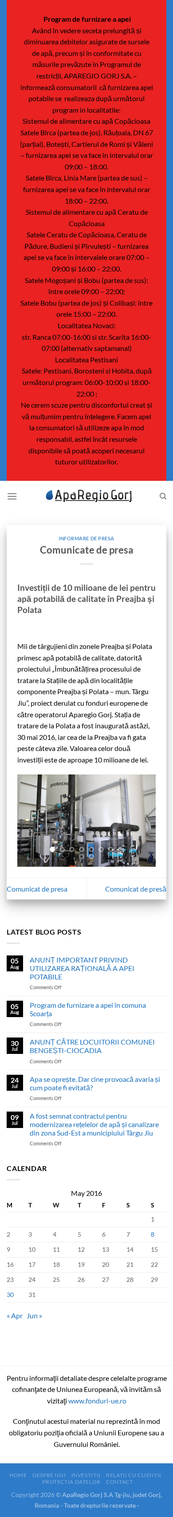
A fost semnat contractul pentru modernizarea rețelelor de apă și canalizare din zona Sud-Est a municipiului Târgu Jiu (94, 1124)
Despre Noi (49, 1475)
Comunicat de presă (135, 888)
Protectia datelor (71, 1481)
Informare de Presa (86, 538)
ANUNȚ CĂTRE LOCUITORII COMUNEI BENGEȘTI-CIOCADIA (92, 1046)
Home (18, 1475)
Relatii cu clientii (133, 1475)
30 (10, 1294)
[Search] (163, 496)
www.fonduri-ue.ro (97, 1400)
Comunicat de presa (37, 888)
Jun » (34, 1315)
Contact (119, 1481)
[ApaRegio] (86, 496)
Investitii (86, 1475)
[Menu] (12, 496)
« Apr (15, 1315)
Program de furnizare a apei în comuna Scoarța (88, 1009)
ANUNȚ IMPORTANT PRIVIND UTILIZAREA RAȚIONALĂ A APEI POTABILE (82, 968)
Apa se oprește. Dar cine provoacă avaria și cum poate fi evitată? (95, 1083)
